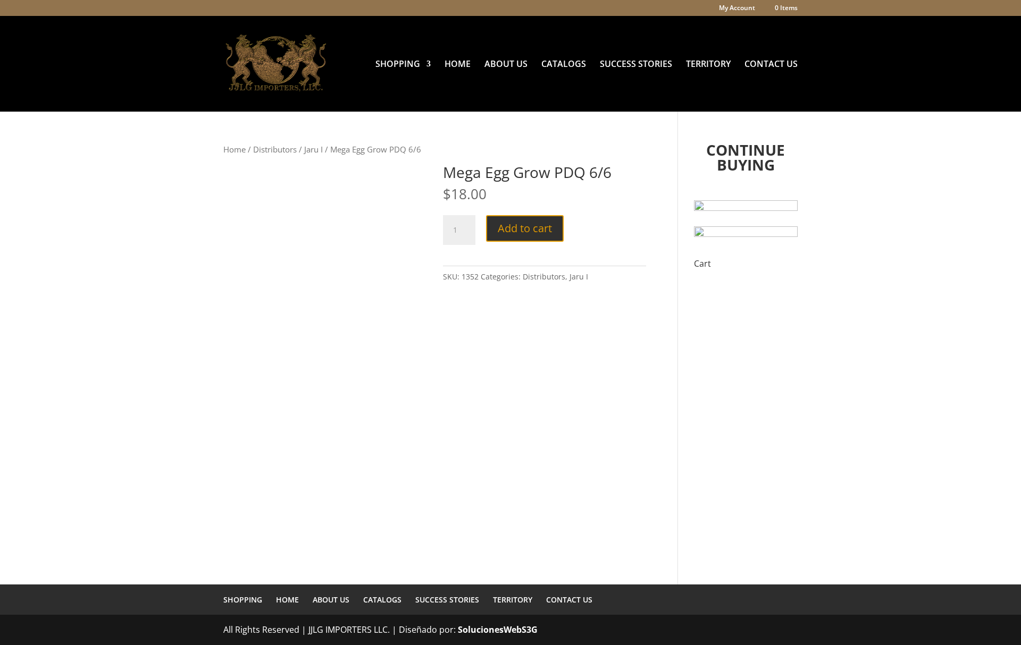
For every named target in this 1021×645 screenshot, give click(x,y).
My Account (737, 8)
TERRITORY (708, 65)
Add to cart (525, 228)
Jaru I (313, 149)
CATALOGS (563, 65)
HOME (458, 65)
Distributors (275, 149)
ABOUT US (506, 65)
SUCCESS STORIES (636, 65)
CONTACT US (771, 65)
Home (234, 149)
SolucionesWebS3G (498, 629)
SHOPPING (397, 65)
